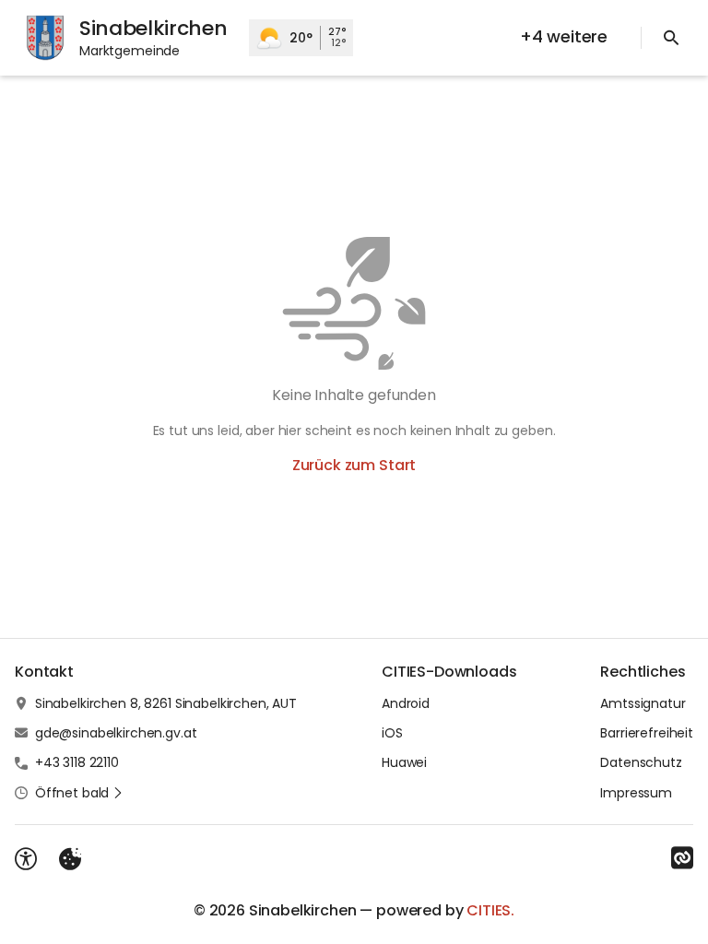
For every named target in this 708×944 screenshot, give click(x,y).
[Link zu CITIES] (682, 858)
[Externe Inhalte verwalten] (70, 859)
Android (406, 703)
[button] (79, 793)
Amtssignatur (642, 703)
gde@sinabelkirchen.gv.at (116, 733)
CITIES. (490, 910)
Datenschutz (640, 762)
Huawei (404, 762)
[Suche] (671, 38)
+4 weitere (564, 36)
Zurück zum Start (354, 465)
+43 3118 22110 (77, 762)
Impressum (636, 793)
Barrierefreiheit (646, 733)
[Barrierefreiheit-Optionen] (26, 859)
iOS (392, 733)
